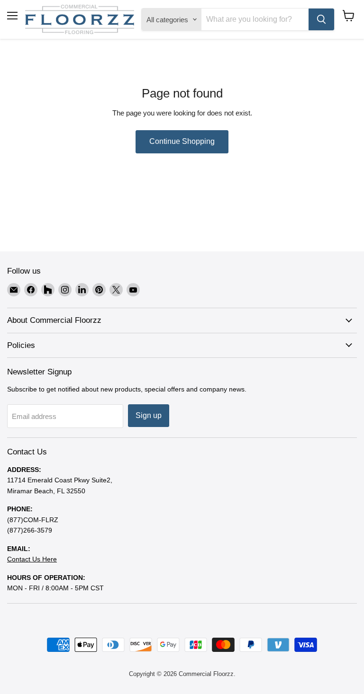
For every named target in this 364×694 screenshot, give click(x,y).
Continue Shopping (182, 141)
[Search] (321, 19)
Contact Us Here (32, 559)
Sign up (149, 415)
